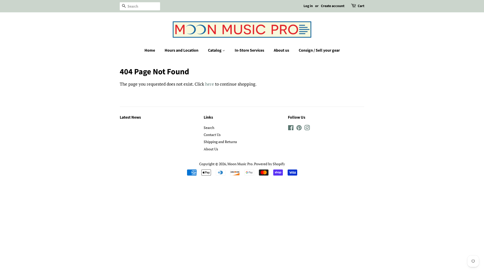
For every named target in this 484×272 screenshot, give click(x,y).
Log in (308, 6)
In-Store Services (249, 50)
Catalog (215, 50)
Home (149, 50)
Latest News (130, 117)
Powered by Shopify (269, 163)
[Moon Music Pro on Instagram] (307, 128)
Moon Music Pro (240, 163)
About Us (211, 149)
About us (281, 50)
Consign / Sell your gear (319, 50)
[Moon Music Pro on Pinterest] (299, 128)
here (209, 84)
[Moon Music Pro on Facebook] (291, 128)
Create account (332, 6)
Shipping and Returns (220, 141)
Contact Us (212, 134)
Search (209, 127)
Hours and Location (181, 50)
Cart (361, 6)
